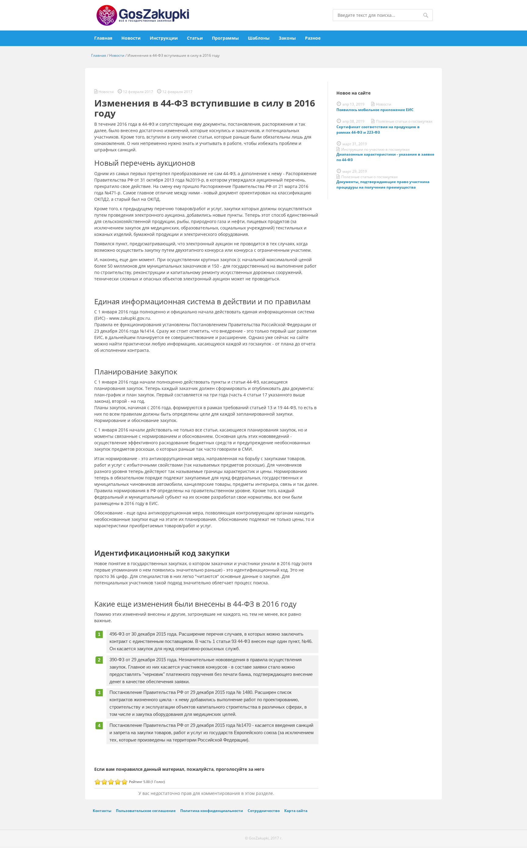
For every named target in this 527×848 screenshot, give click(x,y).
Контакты (102, 810)
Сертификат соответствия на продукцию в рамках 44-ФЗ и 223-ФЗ (378, 129)
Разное (313, 38)
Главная (103, 38)
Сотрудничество (264, 810)
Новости (131, 38)
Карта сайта (295, 810)
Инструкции (164, 38)
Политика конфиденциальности (211, 810)
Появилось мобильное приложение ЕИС (375, 109)
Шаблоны (259, 38)
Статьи (195, 38)
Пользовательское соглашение (146, 810)
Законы (287, 38)
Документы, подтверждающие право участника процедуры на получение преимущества (382, 184)
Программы (225, 38)
